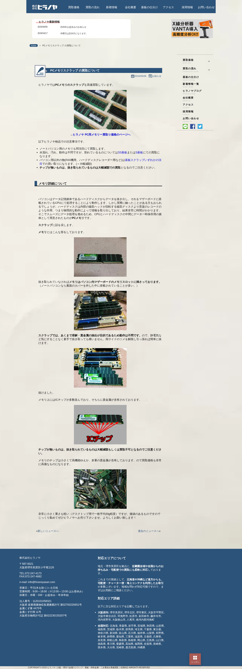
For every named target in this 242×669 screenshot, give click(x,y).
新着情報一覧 (191, 85)
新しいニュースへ (48, 531)
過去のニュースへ (148, 531)
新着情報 (111, 7)
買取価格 (73, 7)
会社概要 (130, 7)
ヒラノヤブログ (192, 92)
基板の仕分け (149, 7)
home (33, 46)
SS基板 (122, 152)
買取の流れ (93, 7)
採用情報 (187, 7)
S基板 (139, 152)
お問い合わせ (206, 7)
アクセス (168, 7)
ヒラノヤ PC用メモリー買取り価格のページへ (102, 134)
